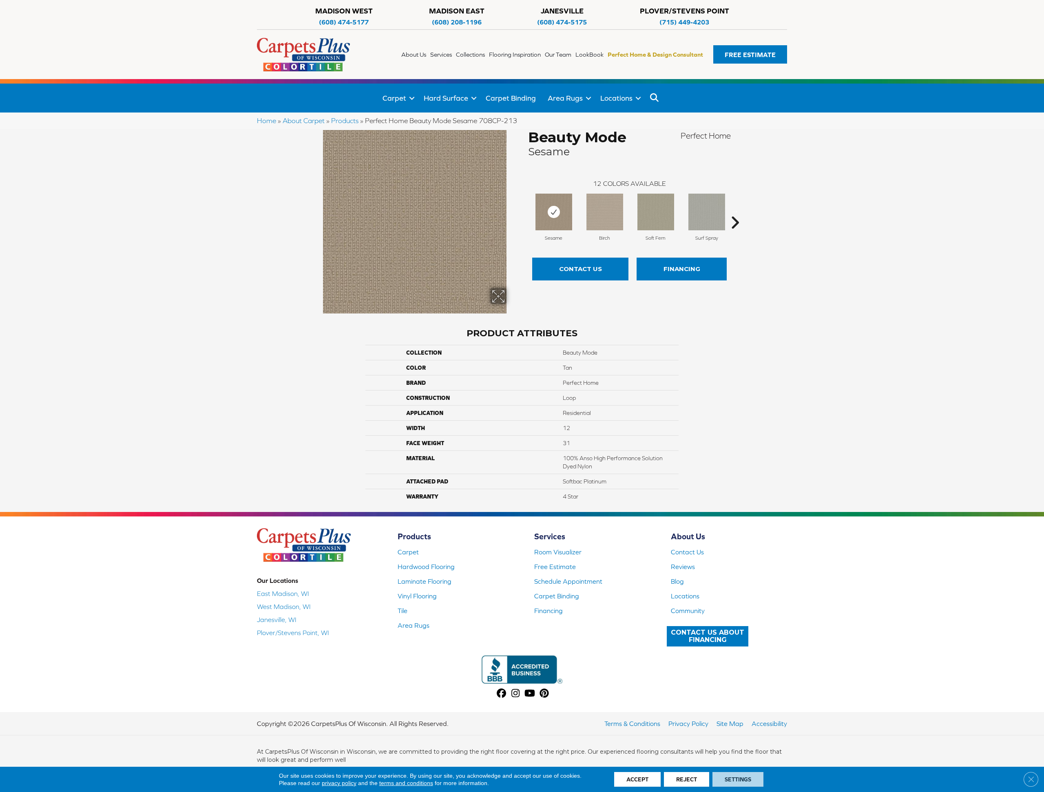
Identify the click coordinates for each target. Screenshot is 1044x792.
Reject (686, 779)
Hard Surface (446, 98)
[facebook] (501, 694)
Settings (738, 779)
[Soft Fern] (655, 212)
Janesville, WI (276, 619)
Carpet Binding (511, 98)
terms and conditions (406, 783)
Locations (616, 98)
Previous (524, 210)
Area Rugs (565, 98)
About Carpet (304, 121)
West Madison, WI (284, 606)
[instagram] (516, 694)
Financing (682, 269)
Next (735, 210)
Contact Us (580, 269)
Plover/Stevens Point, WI (293, 632)
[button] (750, 54)
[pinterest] (544, 694)
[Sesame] (553, 212)
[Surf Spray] (706, 212)
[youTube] (530, 694)
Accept (637, 779)
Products (344, 121)
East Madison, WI (283, 593)
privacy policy (339, 783)
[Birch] (604, 212)
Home (266, 121)
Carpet (394, 98)
